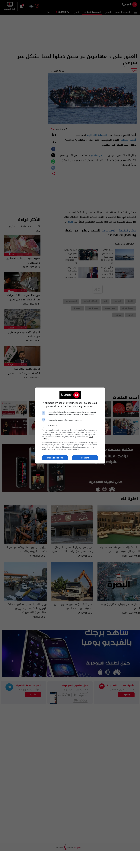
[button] (70, 425)
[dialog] (70, 425)
